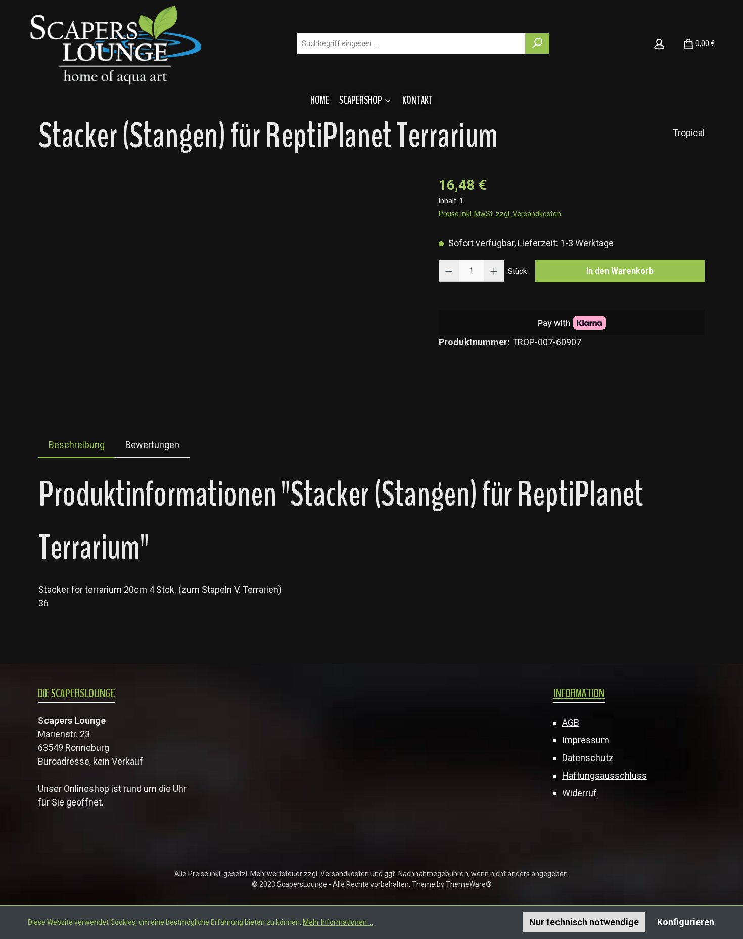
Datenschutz (588, 757)
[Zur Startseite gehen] (116, 44)
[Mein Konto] (659, 43)
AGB (570, 722)
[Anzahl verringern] (449, 271)
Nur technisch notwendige (584, 922)
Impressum (585, 740)
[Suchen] (537, 43)
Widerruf (579, 793)
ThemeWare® (469, 884)
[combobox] (411, 43)
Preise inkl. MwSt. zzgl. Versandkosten (500, 214)
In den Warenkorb (620, 271)
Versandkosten (344, 874)
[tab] (76, 444)
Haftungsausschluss (604, 775)
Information (579, 693)
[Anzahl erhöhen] (494, 271)
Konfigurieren (685, 922)
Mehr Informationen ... (338, 922)
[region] (228, 283)
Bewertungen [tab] (152, 444)
